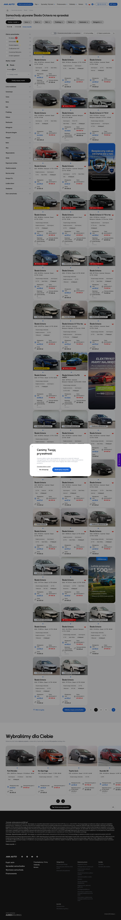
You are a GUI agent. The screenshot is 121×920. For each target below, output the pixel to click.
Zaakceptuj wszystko (62, 469)
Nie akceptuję (43, 469)
